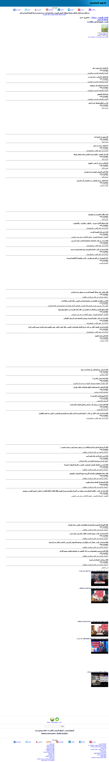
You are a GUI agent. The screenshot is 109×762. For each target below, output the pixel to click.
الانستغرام (50, 9)
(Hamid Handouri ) (103, 34)
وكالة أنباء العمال (50, 750)
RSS (50, 741)
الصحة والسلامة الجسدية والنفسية (98, 73)
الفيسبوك (18, 9)
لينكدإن (62, 9)
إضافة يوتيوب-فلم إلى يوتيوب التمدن (45, 758)
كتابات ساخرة (104, 185)
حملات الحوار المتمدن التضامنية (98, 757)
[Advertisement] (57, 51)
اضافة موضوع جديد (101, 754)
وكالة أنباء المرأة (50, 745)
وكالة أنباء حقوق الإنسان (48, 752)
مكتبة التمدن (103, 752)
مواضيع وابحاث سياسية (101, 392)
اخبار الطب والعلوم (49, 756)
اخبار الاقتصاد (51, 754)
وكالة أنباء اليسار (50, 747)
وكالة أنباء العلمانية (50, 749)
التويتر (28, 9)
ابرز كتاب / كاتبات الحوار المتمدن (98, 749)
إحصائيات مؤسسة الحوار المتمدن (98, 746)
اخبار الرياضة (51, 753)
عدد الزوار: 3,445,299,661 (100, 753)
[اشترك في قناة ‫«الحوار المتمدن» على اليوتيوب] (54, 14)
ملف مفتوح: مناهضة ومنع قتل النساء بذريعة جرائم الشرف (90, 383)
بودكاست (93, 9)
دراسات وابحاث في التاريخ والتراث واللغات (95, 297)
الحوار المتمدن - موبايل (99, 17)
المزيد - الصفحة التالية (56, 722)
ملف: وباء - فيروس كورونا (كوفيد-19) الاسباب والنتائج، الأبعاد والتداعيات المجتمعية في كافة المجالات (78, 306)
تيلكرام (72, 9)
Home (48, 722)
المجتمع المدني (103, 263)
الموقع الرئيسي (102, 19)
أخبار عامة (52, 743)
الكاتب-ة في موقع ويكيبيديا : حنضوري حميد (98, 36)
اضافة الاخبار (103, 756)
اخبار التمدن (51, 757)
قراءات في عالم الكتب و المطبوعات (97, 150)
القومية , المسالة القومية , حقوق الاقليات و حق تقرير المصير (89, 237)
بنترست (82, 9)
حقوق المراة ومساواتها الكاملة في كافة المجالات (93, 461)
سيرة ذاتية (105, 108)
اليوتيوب (39, 9)
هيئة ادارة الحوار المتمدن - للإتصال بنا (97, 745)
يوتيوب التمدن (102, 750)
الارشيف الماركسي (102, 401)
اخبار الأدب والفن (50, 746)
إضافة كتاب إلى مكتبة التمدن (47, 760)
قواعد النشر (103, 747)
